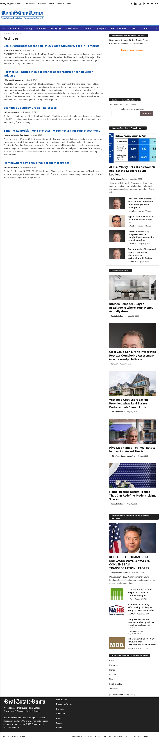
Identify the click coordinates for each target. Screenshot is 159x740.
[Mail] (140, 3)
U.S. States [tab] (131, 104)
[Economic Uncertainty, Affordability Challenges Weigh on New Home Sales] (117, 609)
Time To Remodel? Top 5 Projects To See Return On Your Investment (52, 130)
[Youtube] (156, 3)
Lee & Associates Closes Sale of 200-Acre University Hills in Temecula (52, 46)
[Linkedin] (135, 3)
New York (113, 679)
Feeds (69, 3)
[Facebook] (131, 3)
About (51, 3)
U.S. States (30, 3)
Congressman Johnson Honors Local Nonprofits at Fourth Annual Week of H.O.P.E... (141, 624)
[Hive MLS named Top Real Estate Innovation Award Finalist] (132, 431)
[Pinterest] (144, 3)
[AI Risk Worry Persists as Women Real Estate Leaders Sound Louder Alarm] (132, 148)
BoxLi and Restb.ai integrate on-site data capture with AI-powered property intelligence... (142, 203)
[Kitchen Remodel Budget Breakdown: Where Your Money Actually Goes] (132, 287)
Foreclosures (72, 28)
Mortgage (56, 28)
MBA (131, 648)
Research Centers (64, 704)
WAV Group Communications (123, 456)
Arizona (112, 660)
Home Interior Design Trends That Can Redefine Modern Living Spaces (132, 495)
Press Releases (118, 28)
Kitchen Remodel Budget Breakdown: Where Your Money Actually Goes (131, 307)
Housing (27, 28)
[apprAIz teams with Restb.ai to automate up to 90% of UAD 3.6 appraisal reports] (117, 221)
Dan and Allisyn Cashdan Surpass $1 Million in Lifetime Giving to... (140, 592)
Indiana (112, 674)
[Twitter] (152, 3)
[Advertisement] (102, 15)
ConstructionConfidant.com (17, 135)
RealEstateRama (118, 316)
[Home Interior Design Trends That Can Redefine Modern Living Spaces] (132, 475)
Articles (145, 28)
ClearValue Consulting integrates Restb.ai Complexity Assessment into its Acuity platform (141, 236)
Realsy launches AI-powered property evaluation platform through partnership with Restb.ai (142, 253)
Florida (112, 670)
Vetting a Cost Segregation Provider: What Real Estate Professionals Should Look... (128, 403)
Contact (60, 3)
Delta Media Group (119, 179)
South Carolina (115, 684)
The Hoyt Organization (14, 50)
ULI (130, 599)
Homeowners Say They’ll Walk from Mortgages (36, 163)
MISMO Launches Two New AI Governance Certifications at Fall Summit (142, 641)
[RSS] (148, 3)
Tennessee (114, 688)
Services (42, 3)
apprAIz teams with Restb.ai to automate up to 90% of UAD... (141, 219)
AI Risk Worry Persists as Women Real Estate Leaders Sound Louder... (132, 170)
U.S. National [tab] (116, 104)
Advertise (60, 713)
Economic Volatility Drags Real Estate (30, 108)
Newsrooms (61, 699)
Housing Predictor (12, 112)
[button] (154, 28)
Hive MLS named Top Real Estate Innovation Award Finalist (132, 449)
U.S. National (9, 28)
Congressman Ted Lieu (120, 573)
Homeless (41, 28)
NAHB (131, 614)
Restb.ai (132, 211)
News (134, 28)
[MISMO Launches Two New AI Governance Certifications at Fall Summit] (117, 643)
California (113, 665)
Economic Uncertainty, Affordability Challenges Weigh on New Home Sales (141, 607)
